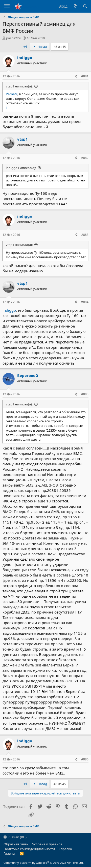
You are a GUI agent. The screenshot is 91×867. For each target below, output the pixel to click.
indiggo (24, 57)
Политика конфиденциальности (29, 849)
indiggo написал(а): (21, 168)
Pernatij (11, 94)
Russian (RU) (17, 837)
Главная (10, 853)
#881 (84, 76)
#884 (84, 302)
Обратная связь (16, 844)
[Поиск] (85, 6)
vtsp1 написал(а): (19, 86)
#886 (84, 759)
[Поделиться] (76, 76)
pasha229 (13, 38)
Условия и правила (47, 844)
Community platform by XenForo (44, 862)
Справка (65, 849)
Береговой (27, 375)
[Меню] (7, 6)
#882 (84, 158)
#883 (84, 235)
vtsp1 (22, 139)
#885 (84, 394)
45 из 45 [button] (60, 46)
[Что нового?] (75, 6)
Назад (42, 46)
